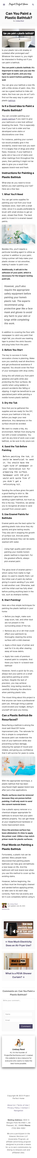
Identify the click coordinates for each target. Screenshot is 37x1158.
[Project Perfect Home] (18, 3)
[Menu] (4, 4)
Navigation (18, 1111)
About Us (11, 1105)
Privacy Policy (14, 1108)
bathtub (11, 100)
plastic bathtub (8, 119)
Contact (25, 1108)
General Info (5, 909)
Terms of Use (22, 1105)
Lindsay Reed (20, 21)
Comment (26, 1026)
